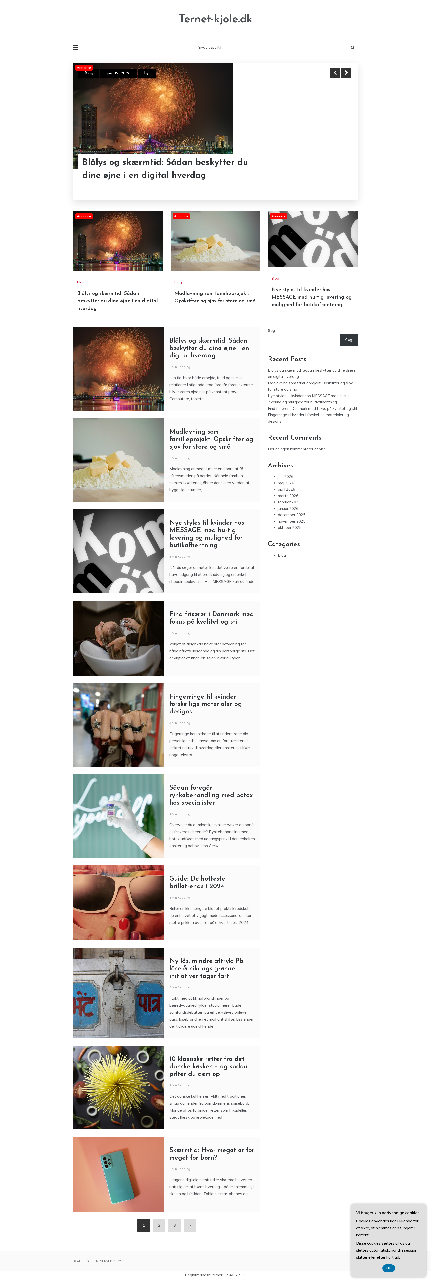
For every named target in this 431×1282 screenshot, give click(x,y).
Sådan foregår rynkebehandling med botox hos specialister (211, 795)
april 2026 (286, 489)
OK (388, 1268)
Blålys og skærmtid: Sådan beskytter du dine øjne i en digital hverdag (117, 301)
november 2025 (291, 521)
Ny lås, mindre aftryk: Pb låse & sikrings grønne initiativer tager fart (206, 969)
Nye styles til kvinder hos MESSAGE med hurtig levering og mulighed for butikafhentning (312, 297)
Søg (271, 330)
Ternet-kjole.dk (215, 19)
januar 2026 (288, 508)
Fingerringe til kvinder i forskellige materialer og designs (205, 704)
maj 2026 (286, 483)
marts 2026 (288, 495)
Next (346, 73)
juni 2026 (285, 476)
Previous (335, 73)
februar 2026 (289, 502)
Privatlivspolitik (209, 47)
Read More (337, 169)
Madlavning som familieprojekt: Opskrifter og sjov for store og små (155, 169)
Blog (89, 73)
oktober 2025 (289, 527)
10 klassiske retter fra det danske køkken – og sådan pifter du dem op (208, 1067)
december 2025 (291, 514)
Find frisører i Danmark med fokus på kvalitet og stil (312, 408)
